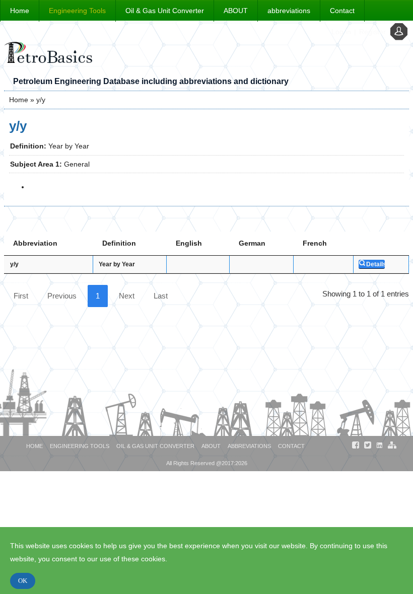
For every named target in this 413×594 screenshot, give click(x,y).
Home (19, 11)
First (21, 295)
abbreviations (288, 11)
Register (372, 32)
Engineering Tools (77, 11)
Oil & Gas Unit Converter (164, 11)
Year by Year (117, 264)
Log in (341, 32)
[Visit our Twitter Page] (367, 446)
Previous (62, 295)
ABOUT (236, 11)
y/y (14, 264)
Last (161, 295)
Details (375, 264)
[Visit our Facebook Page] (355, 446)
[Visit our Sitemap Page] (391, 446)
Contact (342, 11)
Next (126, 295)
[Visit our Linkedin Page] (379, 446)
